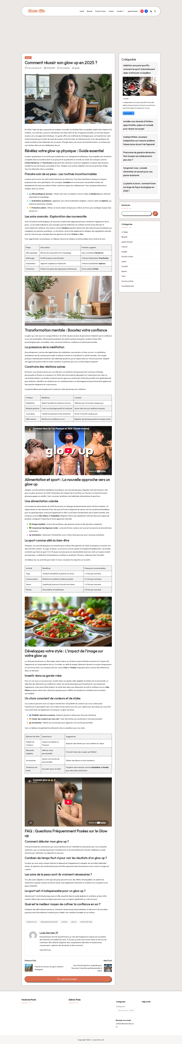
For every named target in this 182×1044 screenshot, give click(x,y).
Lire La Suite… (128, 113)
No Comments (65, 68)
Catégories (120, 1006)
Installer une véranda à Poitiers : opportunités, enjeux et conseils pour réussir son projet (138, 125)
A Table (125, 232)
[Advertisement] (91, 32)
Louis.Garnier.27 (49, 932)
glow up (73, 922)
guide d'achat (127, 242)
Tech (123, 276)
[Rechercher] (155, 213)
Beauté (28, 58)
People (124, 251)
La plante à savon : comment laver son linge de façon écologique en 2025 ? (139, 187)
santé (124, 261)
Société (125, 99)
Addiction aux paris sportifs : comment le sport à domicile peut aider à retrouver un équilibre (139, 69)
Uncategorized (128, 286)
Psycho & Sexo (127, 256)
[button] (45, 950)
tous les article (127, 281)
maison (124, 247)
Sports (124, 271)
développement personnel (49, 922)
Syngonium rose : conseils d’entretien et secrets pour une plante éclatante (138, 172)
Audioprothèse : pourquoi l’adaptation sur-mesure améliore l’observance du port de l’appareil (139, 141)
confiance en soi (31, 922)
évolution (64, 922)
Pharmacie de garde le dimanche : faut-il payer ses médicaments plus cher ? (139, 156)
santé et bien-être (86, 922)
